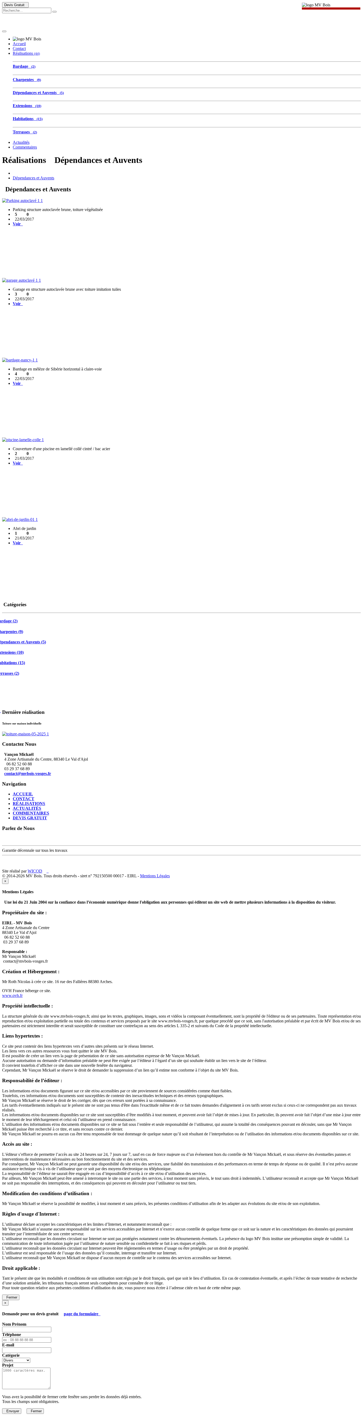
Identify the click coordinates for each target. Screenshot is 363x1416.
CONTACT (23, 798)
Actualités (21, 142)
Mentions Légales (155, 876)
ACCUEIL (23, 794)
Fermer (10, 1297)
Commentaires (25, 147)
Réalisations (26, 53)
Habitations (28, 118)
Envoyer (11, 1411)
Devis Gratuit (15, 5)
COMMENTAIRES (31, 813)
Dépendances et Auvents (38, 92)
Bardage (24, 66)
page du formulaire (82, 1314)
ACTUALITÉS (27, 808)
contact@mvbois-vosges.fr (27, 773)
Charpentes (27, 79)
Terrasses (25, 132)
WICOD (35, 871)
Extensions (27, 105)
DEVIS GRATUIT (30, 818)
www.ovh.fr (12, 995)
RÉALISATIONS (29, 803)
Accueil (19, 43)
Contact (19, 48)
